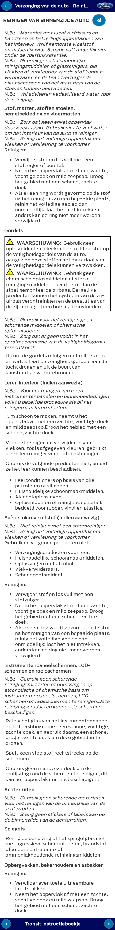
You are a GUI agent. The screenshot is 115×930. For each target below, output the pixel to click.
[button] (6, 6)
